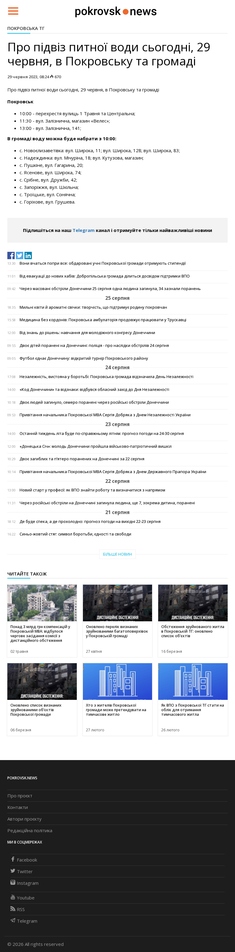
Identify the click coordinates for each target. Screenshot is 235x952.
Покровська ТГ (26, 28)
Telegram (84, 230)
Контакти (17, 807)
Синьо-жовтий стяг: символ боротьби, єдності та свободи (75, 534)
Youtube (26, 898)
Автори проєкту (24, 819)
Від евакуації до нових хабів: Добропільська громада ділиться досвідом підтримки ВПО (105, 276)
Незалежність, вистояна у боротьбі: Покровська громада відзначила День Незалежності (106, 376)
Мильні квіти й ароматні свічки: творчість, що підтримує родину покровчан (93, 307)
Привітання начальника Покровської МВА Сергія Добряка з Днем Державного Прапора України (113, 471)
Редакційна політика (29, 830)
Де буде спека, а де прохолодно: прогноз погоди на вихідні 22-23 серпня (90, 521)
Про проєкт (19, 795)
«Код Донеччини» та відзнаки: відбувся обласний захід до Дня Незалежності (94, 389)
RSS (21, 909)
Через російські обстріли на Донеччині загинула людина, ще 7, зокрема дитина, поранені (107, 503)
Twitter (25, 871)
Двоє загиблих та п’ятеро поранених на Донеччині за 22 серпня (82, 459)
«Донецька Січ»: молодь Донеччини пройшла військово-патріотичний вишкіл (96, 446)
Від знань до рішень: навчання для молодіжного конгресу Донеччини (87, 332)
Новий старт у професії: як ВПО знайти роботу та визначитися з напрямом (92, 490)
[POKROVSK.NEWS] (116, 10)
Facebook (27, 860)
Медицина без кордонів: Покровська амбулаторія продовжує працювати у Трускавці (103, 320)
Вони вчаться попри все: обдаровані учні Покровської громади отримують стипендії (103, 263)
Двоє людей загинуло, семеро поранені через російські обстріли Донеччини (94, 402)
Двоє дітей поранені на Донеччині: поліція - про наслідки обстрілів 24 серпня (94, 345)
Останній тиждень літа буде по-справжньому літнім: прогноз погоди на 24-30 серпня (102, 433)
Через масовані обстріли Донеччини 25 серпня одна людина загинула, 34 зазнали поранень (110, 288)
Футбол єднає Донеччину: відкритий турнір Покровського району (84, 358)
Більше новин (117, 554)
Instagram (28, 883)
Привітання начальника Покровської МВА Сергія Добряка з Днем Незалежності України (105, 415)
